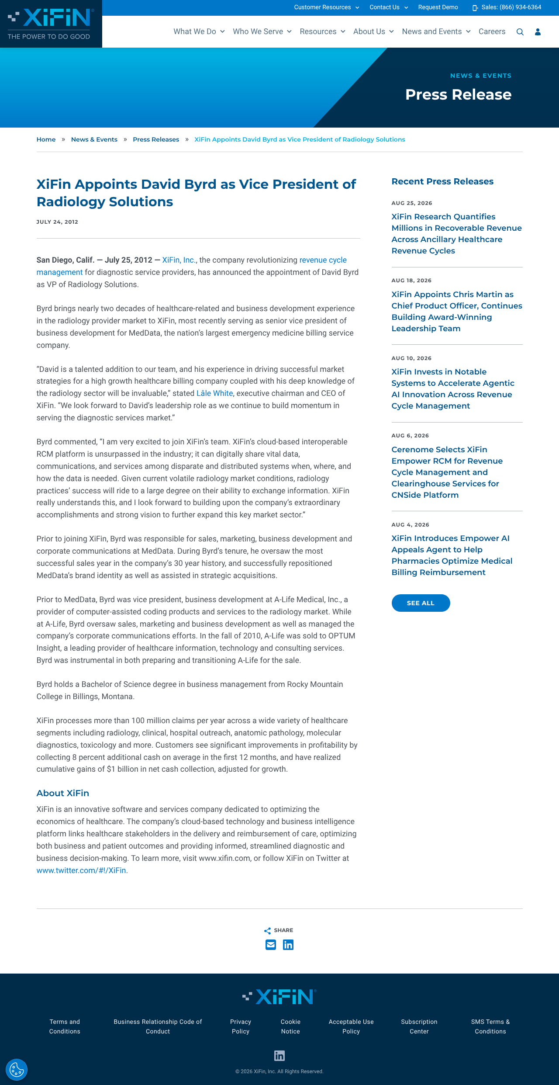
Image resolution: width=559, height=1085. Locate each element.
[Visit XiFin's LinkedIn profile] (279, 1055)
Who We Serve (258, 31)
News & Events (94, 139)
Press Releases (156, 139)
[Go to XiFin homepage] (51, 24)
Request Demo (438, 7)
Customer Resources (322, 7)
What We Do (194, 31)
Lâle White (215, 393)
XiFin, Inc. (179, 260)
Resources (318, 31)
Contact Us (384, 7)
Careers (492, 31)
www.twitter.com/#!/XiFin (81, 870)
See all (421, 603)
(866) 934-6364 (521, 7)
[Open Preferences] (17, 1070)
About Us (369, 31)
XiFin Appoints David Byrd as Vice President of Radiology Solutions (300, 139)
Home (46, 139)
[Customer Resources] (538, 31)
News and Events (432, 31)
